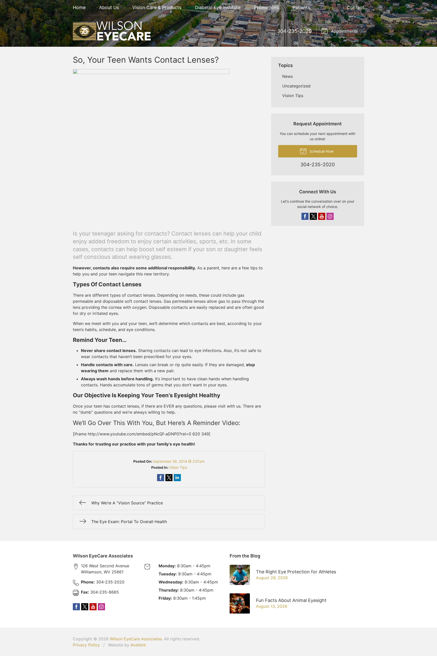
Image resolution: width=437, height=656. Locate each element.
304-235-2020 (294, 31)
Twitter (313, 216)
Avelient (138, 644)
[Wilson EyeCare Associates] (112, 31)
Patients (301, 7)
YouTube (321, 216)
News (287, 76)
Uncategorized (296, 85)
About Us (109, 7)
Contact (355, 7)
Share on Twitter (168, 477)
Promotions (266, 7)
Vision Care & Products (156, 7)
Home (79, 7)
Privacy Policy (86, 644)
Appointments (344, 31)
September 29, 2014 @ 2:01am (179, 461)
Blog (328, 7)
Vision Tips (178, 467)
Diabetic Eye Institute (218, 7)
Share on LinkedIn (177, 477)
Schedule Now (321, 151)
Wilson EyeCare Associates (136, 638)
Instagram (330, 216)
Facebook (305, 216)
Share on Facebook (160, 477)
